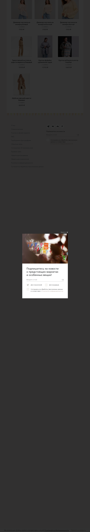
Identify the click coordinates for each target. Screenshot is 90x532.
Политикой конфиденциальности (52, 291)
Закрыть (63, 232)
